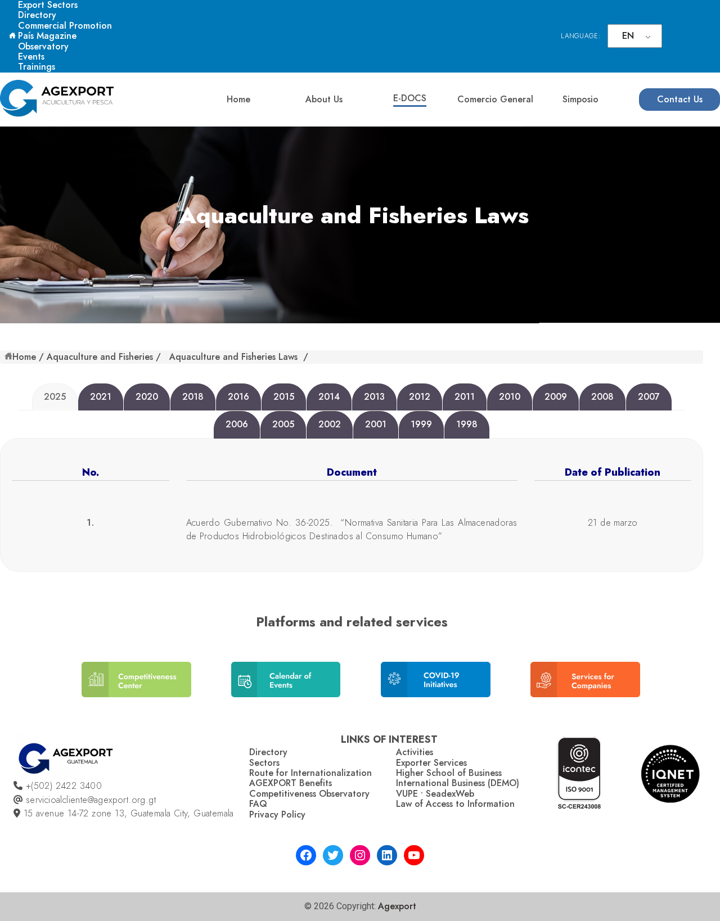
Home (238, 99)
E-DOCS (409, 98)
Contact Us (680, 99)
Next (649, 684)
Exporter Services (431, 762)
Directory (37, 14)
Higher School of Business (449, 772)
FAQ (258, 803)
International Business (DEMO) (457, 782)
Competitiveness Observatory (309, 793)
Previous (67, 684)
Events (31, 56)
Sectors (264, 762)
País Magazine (47, 35)
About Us (324, 99)
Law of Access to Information (455, 803)
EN (628, 35)
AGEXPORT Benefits (290, 782)
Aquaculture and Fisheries (100, 356)
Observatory (43, 46)
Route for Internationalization (310, 772)
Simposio (580, 99)
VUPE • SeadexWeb (435, 793)
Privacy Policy (277, 814)
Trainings (36, 66)
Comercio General (495, 99)
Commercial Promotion (65, 25)
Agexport (397, 906)
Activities (414, 752)
